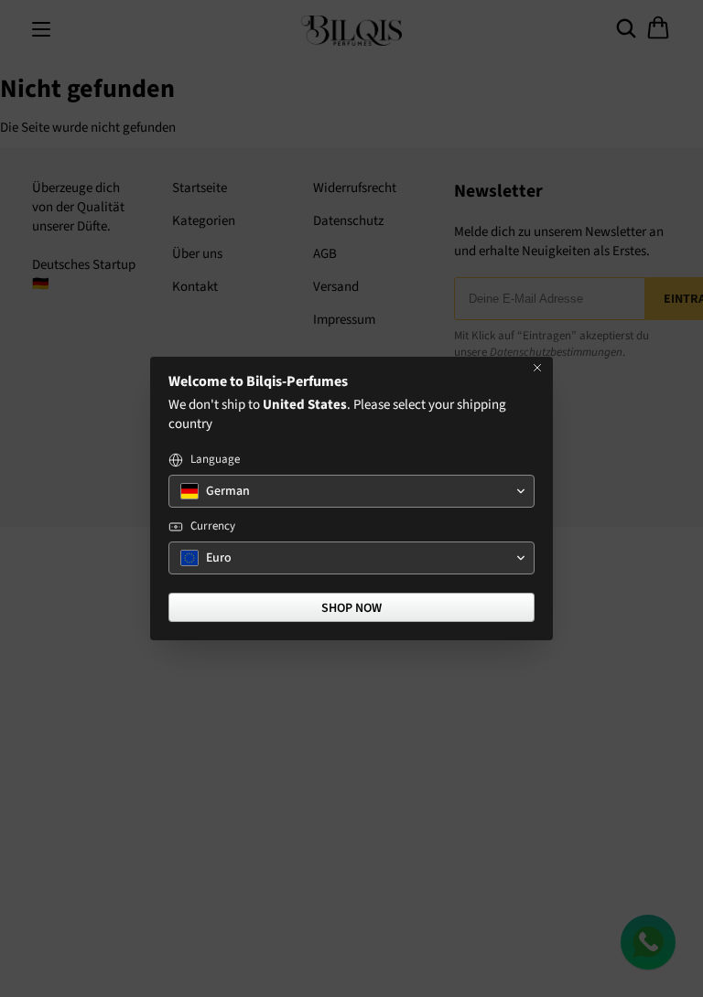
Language (215, 459)
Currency (212, 526)
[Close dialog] (537, 367)
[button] (351, 491)
